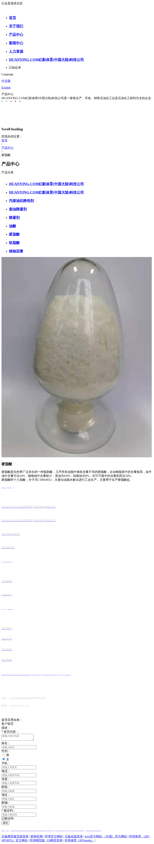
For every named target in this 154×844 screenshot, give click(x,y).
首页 (12, 18)
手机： (6, 763)
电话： (6, 771)
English (6, 87)
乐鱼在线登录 (74, 836)
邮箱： (6, 786)
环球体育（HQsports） (79, 840)
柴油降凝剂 (18, 209)
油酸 (12, 226)
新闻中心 (16, 43)
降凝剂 (14, 217)
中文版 (6, 80)
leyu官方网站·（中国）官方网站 (106, 836)
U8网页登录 (55, 840)
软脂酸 (14, 243)
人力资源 (16, 51)
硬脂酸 (14, 234)
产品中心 (16, 34)
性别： (6, 751)
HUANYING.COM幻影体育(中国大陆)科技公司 (46, 60)
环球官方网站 (54, 836)
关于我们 (16, 26)
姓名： (6, 743)
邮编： (6, 802)
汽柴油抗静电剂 (21, 201)
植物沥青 (16, 251)
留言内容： (10, 731)
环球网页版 (37, 840)
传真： (6, 779)
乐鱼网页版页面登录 (15, 836)
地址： (6, 794)
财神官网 (37, 836)
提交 (5, 822)
